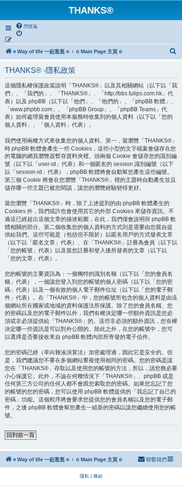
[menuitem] (26, 26)
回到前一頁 (21, 435)
